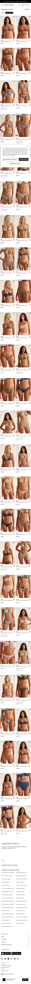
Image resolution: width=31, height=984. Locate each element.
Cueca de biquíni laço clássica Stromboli (6, 766)
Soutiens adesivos (5, 882)
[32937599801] (14, 445)
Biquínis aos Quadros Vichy (21, 901)
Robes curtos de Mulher (6, 923)
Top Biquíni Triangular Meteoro (6, 240)
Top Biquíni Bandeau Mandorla (22, 337)
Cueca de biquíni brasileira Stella (6, 370)
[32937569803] (30, 608)
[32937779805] (30, 742)
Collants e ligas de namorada (7, 917)
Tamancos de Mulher (20, 894)
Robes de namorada (6, 910)
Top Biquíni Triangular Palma (21, 766)
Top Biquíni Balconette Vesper (6, 305)
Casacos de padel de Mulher (7, 926)
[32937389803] (30, 676)
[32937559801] (14, 313)
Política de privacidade (5, 967)
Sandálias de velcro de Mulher (8, 904)
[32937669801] (30, 216)
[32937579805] (30, 806)
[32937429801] (30, 81)
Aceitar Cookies (23, 159)
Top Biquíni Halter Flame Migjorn (22, 469)
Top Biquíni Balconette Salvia (22, 370)
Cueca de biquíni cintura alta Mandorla (6, 600)
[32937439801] (30, 248)
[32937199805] (14, 345)
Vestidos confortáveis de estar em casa (8, 907)
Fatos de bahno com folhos (7, 875)
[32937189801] (30, 281)
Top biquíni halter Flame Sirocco (22, 666)
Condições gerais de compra (6, 965)
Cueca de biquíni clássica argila (22, 73)
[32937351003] (14, 806)
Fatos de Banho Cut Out (21, 904)
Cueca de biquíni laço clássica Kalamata (22, 534)
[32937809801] (14, 115)
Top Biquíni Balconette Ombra (22, 733)
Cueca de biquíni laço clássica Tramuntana (6, 666)
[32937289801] (30, 477)
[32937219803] (14, 742)
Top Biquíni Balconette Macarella (6, 436)
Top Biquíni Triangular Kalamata (6, 798)
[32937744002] (30, 709)
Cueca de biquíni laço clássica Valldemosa (6, 273)
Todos (3, 12)
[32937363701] (30, 510)
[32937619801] (30, 642)
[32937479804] (14, 248)
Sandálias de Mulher (20, 891)
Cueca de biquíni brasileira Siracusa (22, 600)
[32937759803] (14, 412)
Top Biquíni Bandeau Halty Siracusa (22, 240)
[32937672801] (30, 345)
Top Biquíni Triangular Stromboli (22, 830)
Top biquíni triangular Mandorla (6, 700)
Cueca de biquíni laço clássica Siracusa (6, 733)
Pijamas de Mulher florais (21, 872)
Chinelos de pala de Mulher (7, 894)
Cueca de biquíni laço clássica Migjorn (22, 105)
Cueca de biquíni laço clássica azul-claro (6, 830)
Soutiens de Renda (5, 885)
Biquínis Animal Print (20, 913)
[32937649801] (14, 216)
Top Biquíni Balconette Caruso (6, 105)
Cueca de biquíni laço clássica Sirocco (6, 632)
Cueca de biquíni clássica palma (22, 273)
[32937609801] (14, 81)
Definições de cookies (5, 970)
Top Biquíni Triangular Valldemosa (6, 139)
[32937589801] (14, 281)
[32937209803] (14, 642)
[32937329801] (14, 709)
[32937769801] (30, 445)
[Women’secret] (9, 5)
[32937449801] (14, 49)
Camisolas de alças (20, 923)
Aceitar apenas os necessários (10, 159)
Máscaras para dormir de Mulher (8, 872)
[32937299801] (30, 182)
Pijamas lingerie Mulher (21, 875)
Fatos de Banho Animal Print (21, 907)
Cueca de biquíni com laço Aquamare (22, 436)
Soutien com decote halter (21, 885)
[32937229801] (30, 379)
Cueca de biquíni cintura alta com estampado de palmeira (6, 73)
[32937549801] (14, 17)
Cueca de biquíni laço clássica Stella (22, 305)
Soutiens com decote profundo (8, 888)
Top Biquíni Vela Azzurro (21, 173)
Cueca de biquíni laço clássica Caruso (22, 139)
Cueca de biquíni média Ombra (6, 534)
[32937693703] (14, 774)
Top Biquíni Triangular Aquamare (6, 173)
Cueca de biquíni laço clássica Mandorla (22, 502)
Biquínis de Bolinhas (20, 897)
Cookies (2, 969)
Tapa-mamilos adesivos (6, 878)
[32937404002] (14, 510)
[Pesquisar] (19, 4)
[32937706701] (30, 17)
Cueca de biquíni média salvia (6, 403)
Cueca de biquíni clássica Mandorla (6, 502)
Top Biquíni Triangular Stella (6, 337)
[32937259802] (14, 608)
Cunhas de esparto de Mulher (7, 897)
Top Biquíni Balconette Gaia (6, 566)
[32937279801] (14, 576)
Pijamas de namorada (6, 920)
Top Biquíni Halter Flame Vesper (6, 469)
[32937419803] (30, 542)
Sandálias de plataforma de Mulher (8, 901)
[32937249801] (30, 115)
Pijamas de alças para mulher (22, 920)
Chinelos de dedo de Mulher (7, 891)
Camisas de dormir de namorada (8, 913)
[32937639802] (14, 676)
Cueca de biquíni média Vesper (22, 403)
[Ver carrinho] (28, 4)
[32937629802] (30, 313)
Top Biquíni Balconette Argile (22, 41)
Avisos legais (3, 963)
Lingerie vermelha (19, 882)
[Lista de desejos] (25, 5)
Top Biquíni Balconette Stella (6, 41)
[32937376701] (30, 49)
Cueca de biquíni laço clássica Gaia (22, 700)
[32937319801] (14, 182)
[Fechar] (28, 146)
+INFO (13, 155)
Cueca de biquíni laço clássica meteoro (22, 206)
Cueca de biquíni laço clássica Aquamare (6, 206)
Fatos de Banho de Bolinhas (21, 917)
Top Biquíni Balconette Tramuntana (22, 632)
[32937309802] (30, 412)
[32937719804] (14, 542)
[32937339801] (30, 576)
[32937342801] (14, 379)
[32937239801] (30, 774)
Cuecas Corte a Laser (20, 910)
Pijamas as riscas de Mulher (21, 878)
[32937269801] (14, 477)
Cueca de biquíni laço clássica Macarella (22, 566)
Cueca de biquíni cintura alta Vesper (22, 798)
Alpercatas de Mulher (20, 888)
